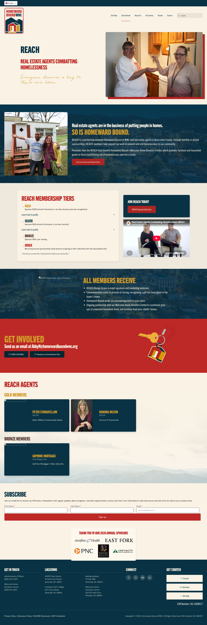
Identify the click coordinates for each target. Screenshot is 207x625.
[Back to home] (14, 15)
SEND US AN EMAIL (17, 354)
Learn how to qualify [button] (30, 214)
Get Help (114, 15)
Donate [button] (160, 15)
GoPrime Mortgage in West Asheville (48, 464)
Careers (169, 15)
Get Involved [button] (126, 15)
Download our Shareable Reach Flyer (48, 354)
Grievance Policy (25, 616)
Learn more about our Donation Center (88, 162)
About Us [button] (138, 15)
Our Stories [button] (149, 15)
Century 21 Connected (108, 420)
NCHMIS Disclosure (41, 616)
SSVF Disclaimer (58, 616)
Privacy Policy (10, 616)
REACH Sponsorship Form (141, 209)
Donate (186, 578)
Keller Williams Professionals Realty (47, 420)
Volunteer (186, 587)
